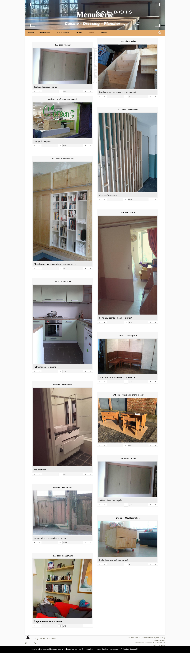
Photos (91, 32)
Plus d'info (154, 649)
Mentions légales (32, 643)
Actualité (78, 32)
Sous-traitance (62, 32)
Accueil (31, 32)
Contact (103, 32)
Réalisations (44, 32)
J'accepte (145, 649)
